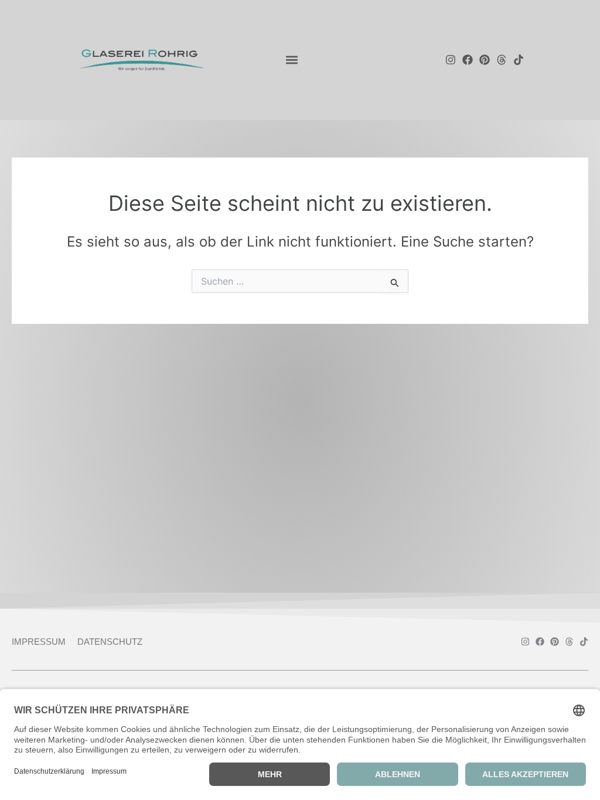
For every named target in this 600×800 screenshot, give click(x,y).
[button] (291, 59)
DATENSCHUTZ (109, 642)
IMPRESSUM (39, 642)
